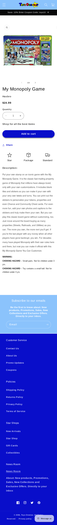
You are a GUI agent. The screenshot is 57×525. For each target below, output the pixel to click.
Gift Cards (12, 445)
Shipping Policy (15, 390)
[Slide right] (35, 82)
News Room (13, 471)
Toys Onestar (27, 515)
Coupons (11, 370)
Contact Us (12, 348)
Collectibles (13, 453)
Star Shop (12, 438)
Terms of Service (15, 411)
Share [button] (9, 145)
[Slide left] (21, 82)
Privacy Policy (14, 404)
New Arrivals (13, 431)
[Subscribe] (47, 324)
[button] (3, 4)
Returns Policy (14, 397)
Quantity (7, 109)
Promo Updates (15, 363)
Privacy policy (25, 519)
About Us (11, 355)
